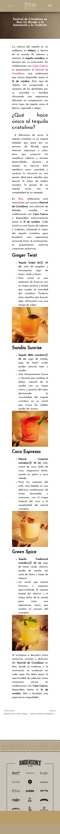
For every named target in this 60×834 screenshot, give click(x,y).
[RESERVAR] (30, 817)
